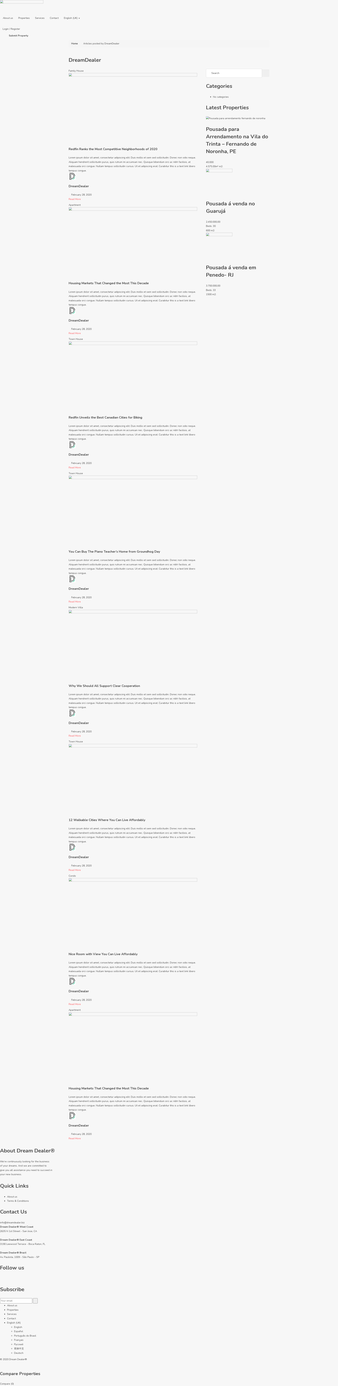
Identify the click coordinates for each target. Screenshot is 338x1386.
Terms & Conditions (18, 1201)
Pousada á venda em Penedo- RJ (231, 271)
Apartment (75, 205)
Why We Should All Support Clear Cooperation (104, 686)
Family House (76, 71)
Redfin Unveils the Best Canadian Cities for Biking (105, 417)
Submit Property (18, 35)
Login (6, 29)
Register (15, 29)
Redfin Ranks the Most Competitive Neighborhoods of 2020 (113, 149)
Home (74, 43)
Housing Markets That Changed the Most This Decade (109, 283)
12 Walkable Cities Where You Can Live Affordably (107, 820)
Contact (54, 18)
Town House (76, 339)
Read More (75, 199)
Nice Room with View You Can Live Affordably (103, 954)
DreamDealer (79, 186)
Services (40, 18)
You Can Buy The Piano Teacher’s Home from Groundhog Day (114, 551)
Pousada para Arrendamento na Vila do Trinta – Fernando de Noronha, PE (237, 140)
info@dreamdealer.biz (12, 1222)
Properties (24, 18)
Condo (72, 876)
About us (8, 18)
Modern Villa (76, 607)
